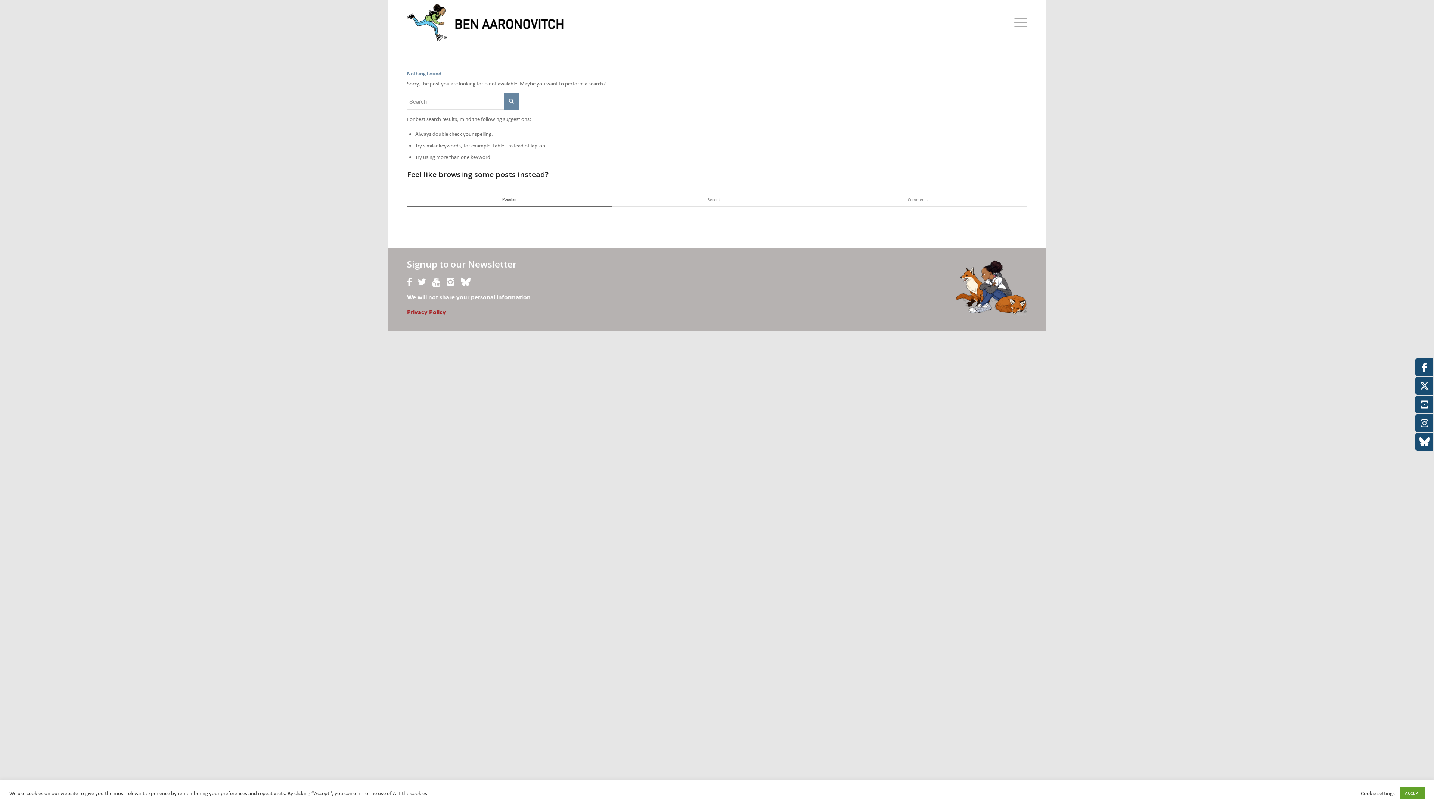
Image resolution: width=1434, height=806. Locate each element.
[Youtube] (436, 282)
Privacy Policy (426, 312)
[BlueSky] (466, 282)
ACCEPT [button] (1412, 793)
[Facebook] (409, 282)
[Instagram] (450, 282)
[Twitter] (422, 282)
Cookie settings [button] (1378, 793)
